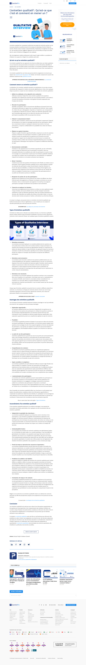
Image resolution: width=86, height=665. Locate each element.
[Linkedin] (12, 544)
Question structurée (40, 296)
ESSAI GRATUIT (72, 3)
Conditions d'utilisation (51, 658)
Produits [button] (39, 3)
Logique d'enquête (12, 614)
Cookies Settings (60, 658)
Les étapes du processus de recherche (36, 206)
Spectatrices (21, 617)
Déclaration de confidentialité (41, 658)
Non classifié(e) (18, 6)
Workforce (21, 614)
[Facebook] (16, 544)
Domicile (11, 6)
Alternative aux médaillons (44, 623)
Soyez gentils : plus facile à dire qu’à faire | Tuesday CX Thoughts (17, 580)
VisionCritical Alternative (44, 622)
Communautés (21, 616)
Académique (42, 614)
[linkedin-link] (43, 604)
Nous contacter (73, 623)
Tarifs (50, 3)
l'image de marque (12, 616)
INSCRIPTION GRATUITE (71, 604)
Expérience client (22, 613)
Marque (72, 620)
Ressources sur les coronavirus (33, 621)
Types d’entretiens (40, 400)
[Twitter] (20, 544)
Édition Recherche (22, 620)
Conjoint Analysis (58, 613)
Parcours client (57, 624)
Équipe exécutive (73, 613)
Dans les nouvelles (73, 614)
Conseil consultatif (73, 617)
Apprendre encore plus (67, 24)
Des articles (30, 613)
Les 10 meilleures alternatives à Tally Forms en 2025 (50, 581)
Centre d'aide (53, 604)
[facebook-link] (39, 604)
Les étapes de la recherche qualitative (35, 500)
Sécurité (11, 620)
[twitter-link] (41, 604)
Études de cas (30, 617)
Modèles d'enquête (31, 616)
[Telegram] (28, 544)
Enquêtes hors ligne (58, 616)
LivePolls (20, 621)
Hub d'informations (22, 623)
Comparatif (45, 3)
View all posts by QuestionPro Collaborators (27, 559)
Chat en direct (60, 604)
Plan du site (32, 658)
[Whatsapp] (24, 544)
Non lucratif (42, 613)
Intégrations (11, 617)
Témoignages (73, 616)
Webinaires (29, 620)
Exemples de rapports (13, 613)
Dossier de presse (73, 621)
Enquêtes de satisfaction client (60, 617)
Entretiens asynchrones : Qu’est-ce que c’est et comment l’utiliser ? (66, 581)
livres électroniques (31, 614)
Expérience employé (58, 623)
